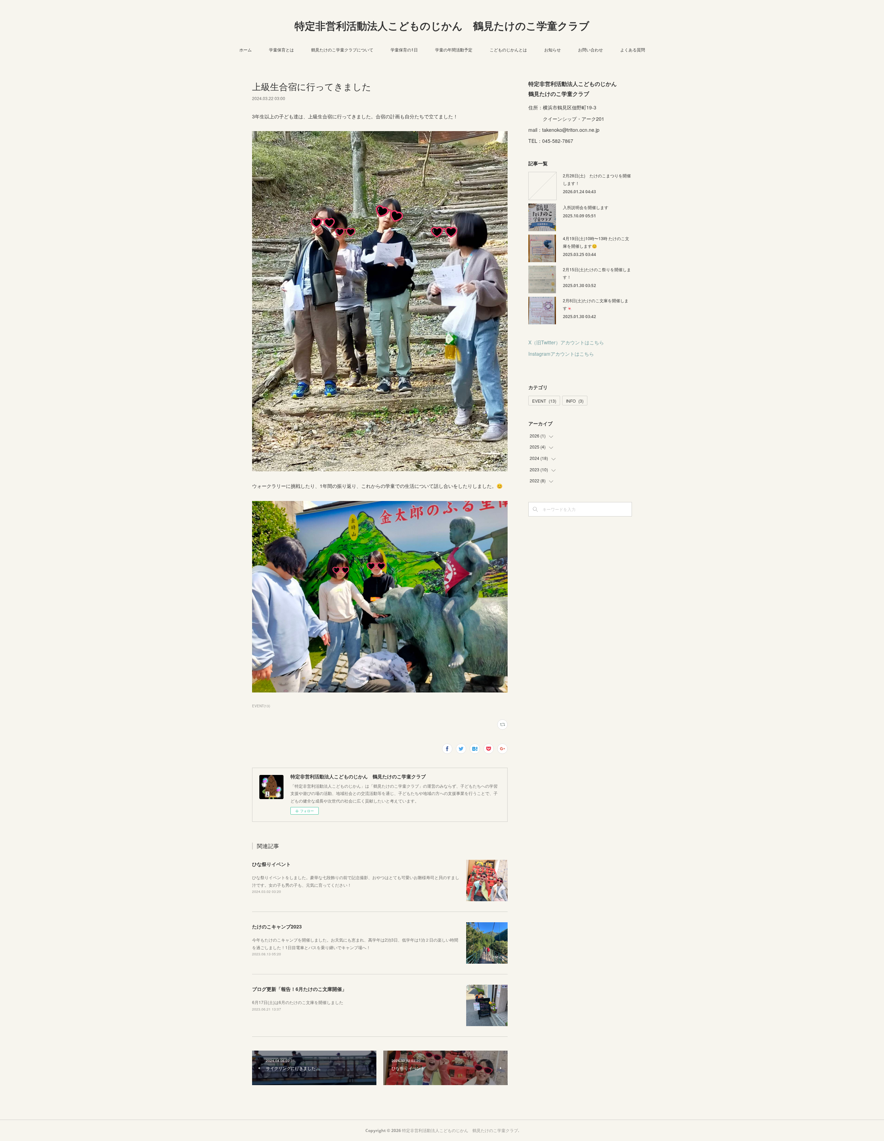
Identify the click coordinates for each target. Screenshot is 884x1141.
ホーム (245, 49)
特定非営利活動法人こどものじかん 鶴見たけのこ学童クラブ (442, 26)
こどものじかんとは (508, 49)
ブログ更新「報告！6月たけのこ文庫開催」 (299, 988)
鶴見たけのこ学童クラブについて (342, 49)
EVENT (544, 401)
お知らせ (552, 49)
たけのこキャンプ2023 (277, 926)
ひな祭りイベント (271, 863)
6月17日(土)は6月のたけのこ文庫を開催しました (297, 1002)
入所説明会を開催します (585, 207)
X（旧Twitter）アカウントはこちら (566, 342)
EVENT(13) (261, 706)
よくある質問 (632, 49)
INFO (575, 401)
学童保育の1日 (404, 49)
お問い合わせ (590, 49)
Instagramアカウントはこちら (561, 353)
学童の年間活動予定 (453, 49)
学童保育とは (281, 49)
